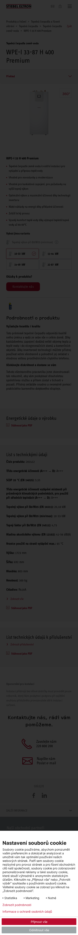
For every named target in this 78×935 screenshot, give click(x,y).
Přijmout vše (39, 922)
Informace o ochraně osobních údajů (27, 911)
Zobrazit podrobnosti (16, 905)
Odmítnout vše (39, 930)
